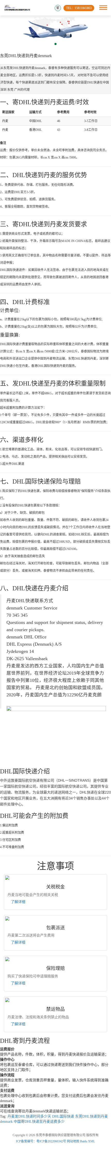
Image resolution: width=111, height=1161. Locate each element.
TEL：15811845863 (79, 8)
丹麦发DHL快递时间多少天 (29, 1116)
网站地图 (73, 1141)
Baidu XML (87, 1141)
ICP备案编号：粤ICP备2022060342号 (41, 1141)
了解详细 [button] (18, 902)
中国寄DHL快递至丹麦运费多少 (39, 1122)
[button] (55, 44)
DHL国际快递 (63, 1116)
